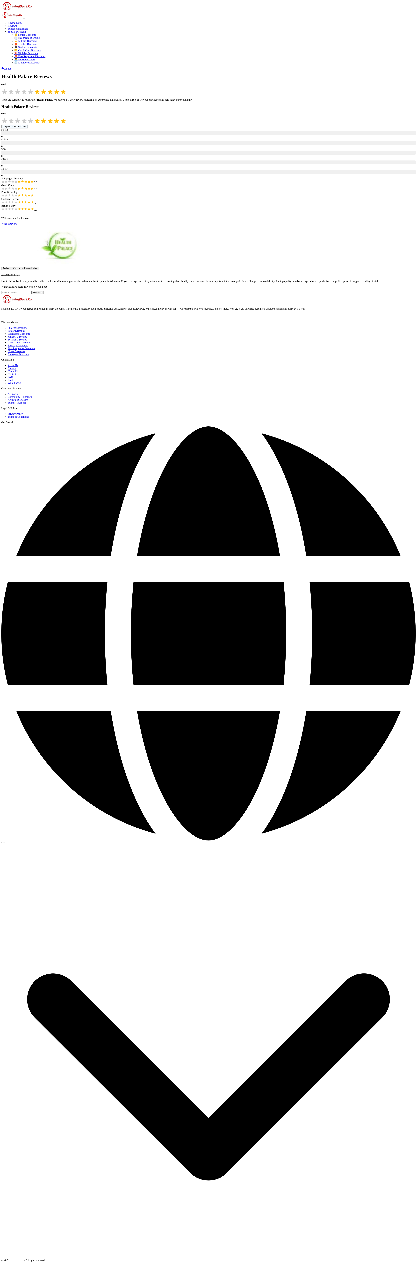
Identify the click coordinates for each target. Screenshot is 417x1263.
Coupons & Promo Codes (15, 126)
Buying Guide (15, 22)
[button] (208, 842)
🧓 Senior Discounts (25, 34)
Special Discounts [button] (17, 31)
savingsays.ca (17, 1260)
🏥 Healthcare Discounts (27, 37)
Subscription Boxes (18, 28)
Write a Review (9, 223)
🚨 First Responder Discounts (29, 56)
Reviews (12, 25)
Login (8, 68)
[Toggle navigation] (24, 18)
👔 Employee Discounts (27, 62)
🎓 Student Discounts (25, 47)
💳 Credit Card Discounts (27, 50)
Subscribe (37, 292)
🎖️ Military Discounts (25, 41)
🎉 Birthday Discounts (26, 53)
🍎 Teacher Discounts (25, 44)
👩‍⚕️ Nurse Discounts (24, 59)
